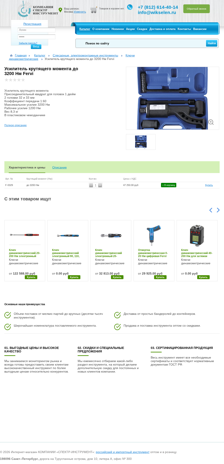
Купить (209, 185)
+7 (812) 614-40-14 (158, 7)
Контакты (184, 29)
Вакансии (199, 29)
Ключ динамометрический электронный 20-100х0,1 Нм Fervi (108, 253)
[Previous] (211, 210)
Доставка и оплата (162, 29)
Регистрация (32, 24)
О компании (100, 29)
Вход (36, 46)
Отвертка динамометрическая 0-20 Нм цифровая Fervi (153, 253)
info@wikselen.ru (157, 12)
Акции (130, 29)
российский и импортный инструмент (122, 452)
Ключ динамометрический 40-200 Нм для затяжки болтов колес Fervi (196, 253)
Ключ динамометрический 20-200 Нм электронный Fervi (24, 253)
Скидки (142, 29)
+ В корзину (168, 185)
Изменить (80, 11)
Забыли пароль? (28, 43)
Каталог (84, 29)
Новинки (118, 29)
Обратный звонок (196, 8)
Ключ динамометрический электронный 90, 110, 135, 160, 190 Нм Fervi (66, 253)
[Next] (218, 210)
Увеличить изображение (211, 122)
